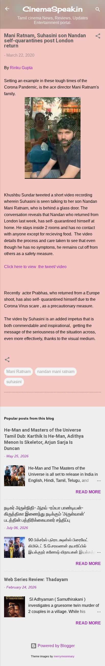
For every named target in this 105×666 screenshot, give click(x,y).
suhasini (14, 382)
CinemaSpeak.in (53, 9)
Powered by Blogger (56, 646)
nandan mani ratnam (55, 371)
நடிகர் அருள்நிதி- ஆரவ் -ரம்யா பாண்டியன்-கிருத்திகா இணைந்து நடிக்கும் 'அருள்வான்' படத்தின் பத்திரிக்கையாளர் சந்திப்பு (44, 514)
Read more (88, 492)
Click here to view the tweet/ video (35, 267)
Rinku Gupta (21, 68)
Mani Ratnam (18, 371)
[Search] (98, 10)
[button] (98, 37)
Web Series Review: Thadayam (36, 579)
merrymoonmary (64, 656)
